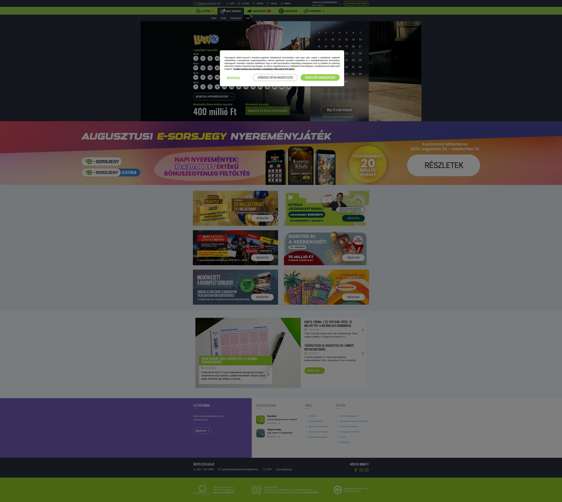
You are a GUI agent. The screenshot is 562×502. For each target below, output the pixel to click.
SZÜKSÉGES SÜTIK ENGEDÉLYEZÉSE (275, 77)
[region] (282, 68)
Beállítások (233, 77)
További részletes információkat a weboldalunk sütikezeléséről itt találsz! (264, 69)
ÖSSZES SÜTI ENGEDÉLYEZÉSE (320, 77)
